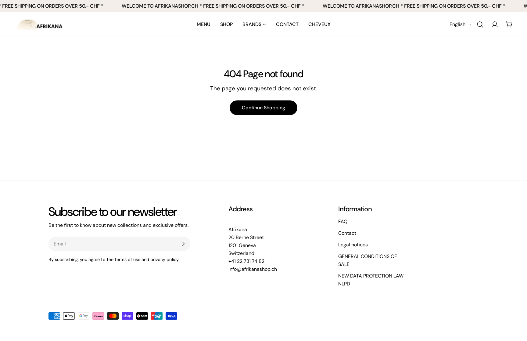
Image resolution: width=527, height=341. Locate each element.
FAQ (342, 221)
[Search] (480, 24)
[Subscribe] (183, 244)
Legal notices (353, 244)
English (457, 24)
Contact (347, 233)
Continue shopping (263, 107)
